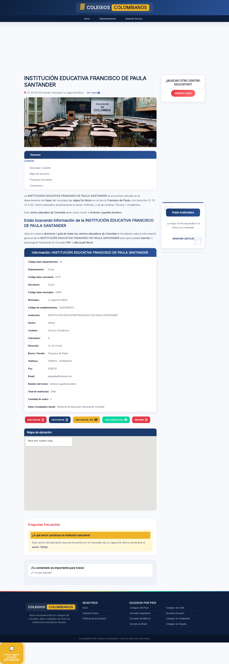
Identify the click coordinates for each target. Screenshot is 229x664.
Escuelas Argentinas (140, 613)
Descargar (34, 420)
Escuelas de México (140, 618)
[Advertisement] (114, 47)
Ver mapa (92, 92)
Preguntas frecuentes (41, 179)
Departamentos (107, 18)
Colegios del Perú (139, 607)
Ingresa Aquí (183, 93)
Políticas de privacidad (94, 618)
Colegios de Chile (175, 607)
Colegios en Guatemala (178, 618)
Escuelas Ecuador (175, 613)
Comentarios (36, 185)
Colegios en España (176, 624)
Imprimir (139, 420)
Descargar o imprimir (40, 168)
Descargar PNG (114, 420)
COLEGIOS (117, 7)
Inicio (87, 18)
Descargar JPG (84, 420)
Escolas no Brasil (138, 624)
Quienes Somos (134, 18)
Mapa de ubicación (40, 173)
